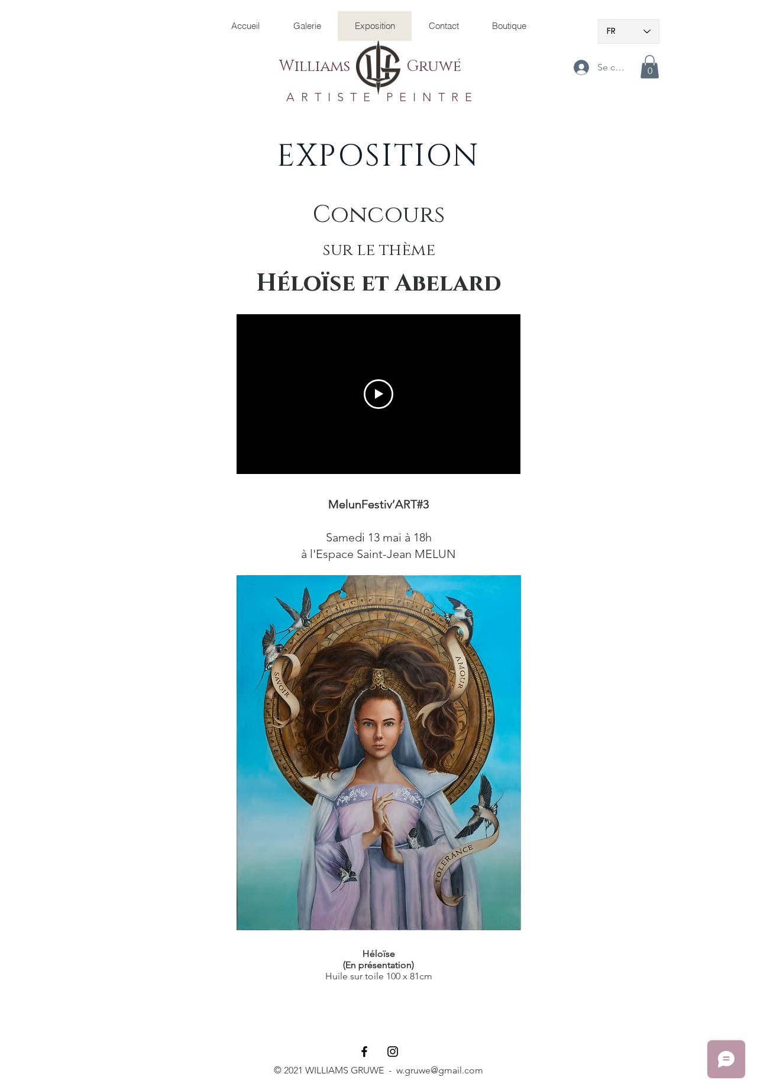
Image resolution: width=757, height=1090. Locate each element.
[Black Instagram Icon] (393, 1051)
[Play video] (378, 394)
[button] (649, 66)
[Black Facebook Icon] (364, 1051)
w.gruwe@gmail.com (439, 1070)
